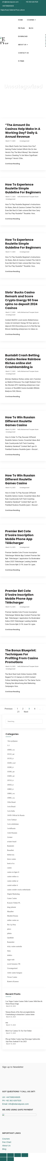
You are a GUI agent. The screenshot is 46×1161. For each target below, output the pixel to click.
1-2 (8, 745)
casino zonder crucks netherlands (18, 890)
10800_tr (10, 789)
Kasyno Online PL (13, 903)
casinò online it (12, 885)
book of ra (10, 863)
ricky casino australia (14, 946)
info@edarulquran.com (10, 2)
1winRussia (11, 828)
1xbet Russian (12, 833)
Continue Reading (12, 164)
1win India (11, 811)
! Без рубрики (12, 741)
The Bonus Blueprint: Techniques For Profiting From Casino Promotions (21, 656)
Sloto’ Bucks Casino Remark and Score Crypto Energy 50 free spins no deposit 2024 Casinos (21, 300)
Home (20, 20)
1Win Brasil (11, 802)
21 (18, 712)
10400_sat (10, 776)
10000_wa (11, 750)
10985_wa (11, 798)
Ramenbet (10, 942)
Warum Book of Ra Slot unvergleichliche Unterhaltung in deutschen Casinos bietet (20, 1013)
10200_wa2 (11, 763)
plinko (9, 933)
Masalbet (10, 911)
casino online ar (12, 881)
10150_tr (10, 758)
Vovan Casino (12, 977)
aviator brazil (11, 841)
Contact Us (23, 53)
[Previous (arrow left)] (3, 1159)
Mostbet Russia (12, 916)
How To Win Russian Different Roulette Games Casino (20, 421)
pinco (9, 929)
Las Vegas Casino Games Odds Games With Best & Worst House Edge (24, 1002)
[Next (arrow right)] (10, 1159)
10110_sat (10, 754)
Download (22, 36)
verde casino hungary (14, 973)
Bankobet (10, 846)
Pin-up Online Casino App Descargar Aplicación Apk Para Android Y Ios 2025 (23, 1040)
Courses (30, 20)
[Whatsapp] (33, 1076)
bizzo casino (11, 859)
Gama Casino (12, 898)
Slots (9, 951)
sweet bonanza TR (13, 964)
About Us (22, 45)
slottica (9, 955)
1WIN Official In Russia (15, 815)
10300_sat (10, 772)
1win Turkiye (12, 820)
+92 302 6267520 (32, 2)
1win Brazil (11, 806)
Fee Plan (21, 28)
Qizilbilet (10, 938)
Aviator (9, 837)
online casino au (13, 920)
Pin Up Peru (11, 925)
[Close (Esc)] (24, 1155)
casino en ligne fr (13, 872)
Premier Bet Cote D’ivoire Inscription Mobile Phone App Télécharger (19, 537)
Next (26, 712)
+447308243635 (8, 6)
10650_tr (10, 785)
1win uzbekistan (13, 824)
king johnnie (11, 907)
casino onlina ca (12, 876)
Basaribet (10, 850)
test (7, 1023)
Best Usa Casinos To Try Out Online (19, 1031)
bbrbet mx (10, 855)
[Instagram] (26, 1076)
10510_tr (10, 780)
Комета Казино (13, 981)
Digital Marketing (13, 894)
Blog (31, 28)
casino (9, 868)
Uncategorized (24, 141)
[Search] (39, 721)
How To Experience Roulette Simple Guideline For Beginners (23, 188)
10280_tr (10, 767)
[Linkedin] (20, 1076)
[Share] (17, 1155)
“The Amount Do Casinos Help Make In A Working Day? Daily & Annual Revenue (22, 131)
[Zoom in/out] (3, 1155)
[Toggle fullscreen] (10, 1155)
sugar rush (10, 960)
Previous (9, 709)
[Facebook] (13, 1076)
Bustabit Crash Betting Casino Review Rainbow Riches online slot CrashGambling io (23, 361)
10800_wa (11, 793)
